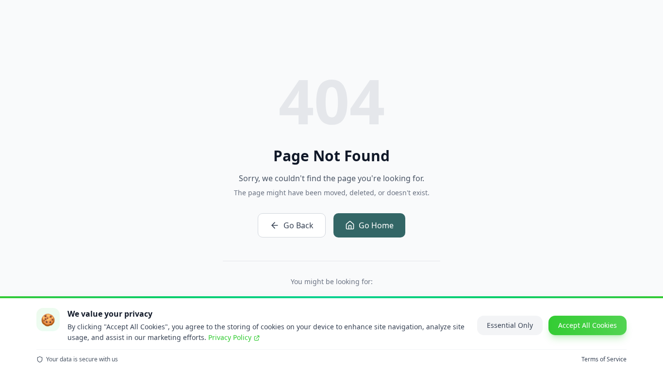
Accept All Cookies (587, 325)
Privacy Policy (229, 337)
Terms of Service (604, 359)
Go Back (298, 225)
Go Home (376, 225)
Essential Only (510, 325)
